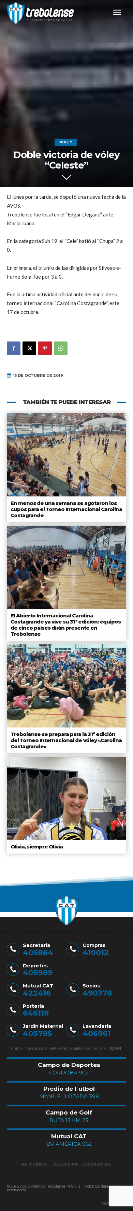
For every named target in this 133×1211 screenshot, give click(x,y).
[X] (29, 348)
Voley (66, 142)
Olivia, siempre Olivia (37, 846)
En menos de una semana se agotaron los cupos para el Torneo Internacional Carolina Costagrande (66, 509)
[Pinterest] (45, 348)
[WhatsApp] (61, 348)
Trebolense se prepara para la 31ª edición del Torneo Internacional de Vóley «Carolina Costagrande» (66, 740)
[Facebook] (13, 348)
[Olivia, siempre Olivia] (66, 798)
